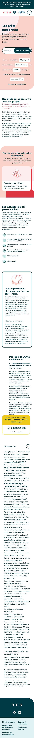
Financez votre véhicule (14, 183)
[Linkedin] (20, 712)
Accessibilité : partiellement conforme (7, 727)
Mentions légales (8, 722)
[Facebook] (14, 712)
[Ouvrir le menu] (29, 12)
